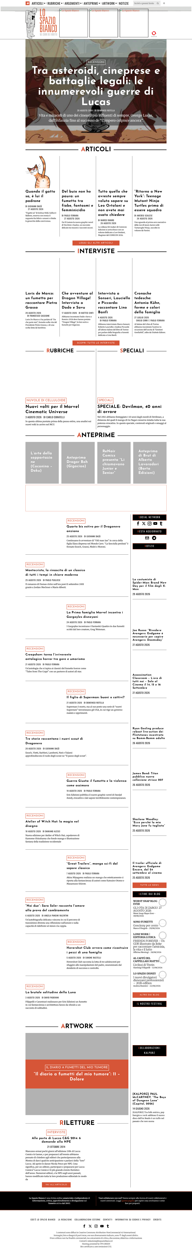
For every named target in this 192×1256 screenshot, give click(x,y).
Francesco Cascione (40, 315)
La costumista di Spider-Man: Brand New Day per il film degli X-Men (149, 584)
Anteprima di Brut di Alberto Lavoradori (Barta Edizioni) (148, 462)
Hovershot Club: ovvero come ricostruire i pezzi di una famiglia (97, 950)
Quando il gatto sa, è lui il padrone (40, 196)
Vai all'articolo (56, 1185)
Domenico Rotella (106, 110)
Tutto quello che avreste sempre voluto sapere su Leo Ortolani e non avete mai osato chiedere (113, 203)
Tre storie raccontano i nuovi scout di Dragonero (54, 741)
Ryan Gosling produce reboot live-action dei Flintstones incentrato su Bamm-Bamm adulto (149, 733)
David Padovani (51, 997)
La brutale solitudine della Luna (50, 992)
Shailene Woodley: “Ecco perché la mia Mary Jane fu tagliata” (149, 822)
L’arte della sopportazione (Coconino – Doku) (41, 462)
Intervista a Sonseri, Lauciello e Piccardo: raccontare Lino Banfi (114, 303)
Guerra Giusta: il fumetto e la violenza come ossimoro (97, 783)
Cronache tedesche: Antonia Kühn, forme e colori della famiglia (147, 303)
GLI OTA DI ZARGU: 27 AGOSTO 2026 (147, 909)
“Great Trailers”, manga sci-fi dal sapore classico (92, 866)
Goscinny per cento (145, 925)
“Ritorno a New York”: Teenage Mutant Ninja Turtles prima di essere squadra (149, 201)
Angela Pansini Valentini (56, 915)
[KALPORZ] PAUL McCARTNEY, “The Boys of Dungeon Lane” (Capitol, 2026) (149, 1099)
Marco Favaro (107, 220)
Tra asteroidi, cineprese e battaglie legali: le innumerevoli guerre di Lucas (96, 87)
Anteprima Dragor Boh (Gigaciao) (77, 462)
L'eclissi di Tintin (144, 965)
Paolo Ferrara (71, 215)
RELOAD (154, 34)
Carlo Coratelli (55, 417)
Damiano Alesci (52, 831)
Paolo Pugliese (52, 580)
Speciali (105, 400)
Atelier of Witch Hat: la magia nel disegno (52, 824)
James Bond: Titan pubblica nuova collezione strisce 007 (148, 776)
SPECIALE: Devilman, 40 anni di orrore (129, 409)
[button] (158, 3)
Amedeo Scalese (145, 215)
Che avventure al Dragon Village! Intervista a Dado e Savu (77, 300)
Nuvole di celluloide (46, 400)
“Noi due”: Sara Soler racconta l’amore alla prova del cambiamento (55, 908)
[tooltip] (138, 523)
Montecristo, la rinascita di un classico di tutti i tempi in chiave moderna (55, 572)
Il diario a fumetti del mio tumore (77, 1067)
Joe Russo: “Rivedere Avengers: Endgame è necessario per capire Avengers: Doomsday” (148, 635)
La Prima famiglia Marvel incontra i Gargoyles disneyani (95, 615)
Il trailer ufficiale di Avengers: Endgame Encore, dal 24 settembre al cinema (147, 868)
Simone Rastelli (93, 957)
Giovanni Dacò (35, 206)
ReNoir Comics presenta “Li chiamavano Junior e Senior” (114, 462)
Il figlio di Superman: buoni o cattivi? (96, 697)
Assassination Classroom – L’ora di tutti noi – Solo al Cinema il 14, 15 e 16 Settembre (147, 681)
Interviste (56, 1132)
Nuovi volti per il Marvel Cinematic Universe (52, 409)
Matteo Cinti (87, 312)
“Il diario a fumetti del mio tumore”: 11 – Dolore (77, 1077)
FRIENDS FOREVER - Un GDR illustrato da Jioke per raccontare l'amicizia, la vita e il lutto (149, 945)
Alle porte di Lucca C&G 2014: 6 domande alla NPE (56, 1140)
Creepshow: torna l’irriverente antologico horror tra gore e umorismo (55, 657)
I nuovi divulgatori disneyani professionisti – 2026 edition (148, 980)
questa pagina (128, 1201)
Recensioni (96, 62)
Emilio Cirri (142, 320)
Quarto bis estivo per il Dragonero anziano (93, 529)
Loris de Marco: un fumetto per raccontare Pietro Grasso (41, 300)
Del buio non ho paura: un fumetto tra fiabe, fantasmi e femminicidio (77, 201)
